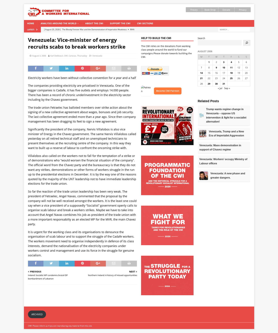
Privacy (242, 9)
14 (201, 72)
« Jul (220, 88)
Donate (226, 9)
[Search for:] (234, 29)
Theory (194, 9)
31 (223, 83)
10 (223, 67)
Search (201, 38)
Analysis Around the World (58, 23)
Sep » (227, 88)
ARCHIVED (37, 314)
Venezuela (97, 55)
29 (209, 83)
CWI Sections (145, 23)
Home (30, 23)
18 (231, 72)
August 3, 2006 (39, 55)
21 (201, 78)
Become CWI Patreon (167, 90)
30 (216, 83)
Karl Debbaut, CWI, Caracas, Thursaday (68, 55)
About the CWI (94, 23)
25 (231, 78)
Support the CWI (120, 23)
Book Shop (210, 9)
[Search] (246, 43)
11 (231, 67)
